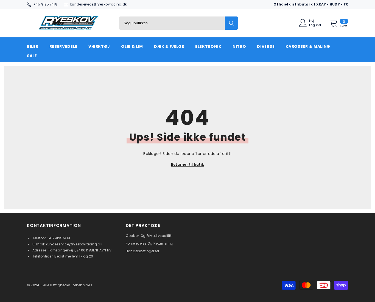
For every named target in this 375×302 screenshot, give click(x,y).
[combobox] (172, 23)
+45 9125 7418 (45, 4)
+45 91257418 (58, 238)
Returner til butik (187, 164)
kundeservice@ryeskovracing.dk (98, 4)
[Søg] (178, 23)
